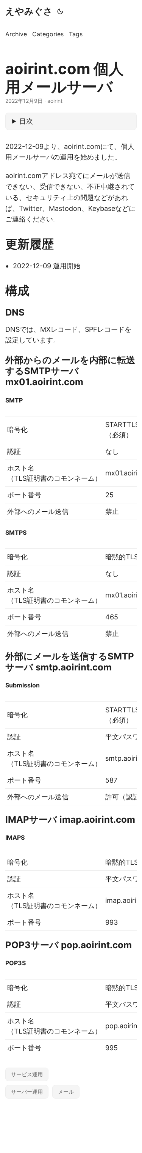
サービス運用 (27, 1074)
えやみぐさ (29, 11)
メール (66, 1091)
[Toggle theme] (60, 11)
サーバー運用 (27, 1091)
